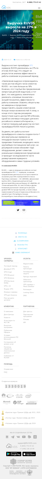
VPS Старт (8, 272)
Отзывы (26, 319)
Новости (7, 317)
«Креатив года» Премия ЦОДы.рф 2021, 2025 (22, 412)
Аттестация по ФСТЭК (9, 321)
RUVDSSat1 (22, 233)
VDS (17, 172)
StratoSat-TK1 (22, 245)
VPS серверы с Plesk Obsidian (29, 285)
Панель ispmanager (27, 268)
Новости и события (24, 37)
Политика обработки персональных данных (9, 350)
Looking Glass (28, 292)
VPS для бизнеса (10, 295)
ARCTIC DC (22, 237)
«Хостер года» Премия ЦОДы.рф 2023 (20, 418)
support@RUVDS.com (27, 443)
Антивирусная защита (28, 272)
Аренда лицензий (30, 276)
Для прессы (27, 311)
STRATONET (22, 249)
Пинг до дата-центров (9, 299)
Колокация (27, 289)
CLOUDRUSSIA (22, 241)
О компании (8, 311)
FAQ (5, 372)
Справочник (8, 369)
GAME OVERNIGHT (22, 252)
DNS (25, 295)
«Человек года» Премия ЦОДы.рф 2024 (20, 423)
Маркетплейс (28, 264)
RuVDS (4, 35)
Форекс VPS (8, 289)
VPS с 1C (7, 286)
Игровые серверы (10, 292)
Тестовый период (10, 266)
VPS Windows (9, 278)
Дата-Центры (9, 314)
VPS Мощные (9, 275)
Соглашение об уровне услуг (10, 343)
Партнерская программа (28, 315)
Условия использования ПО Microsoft (11, 337)
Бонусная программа (8, 326)
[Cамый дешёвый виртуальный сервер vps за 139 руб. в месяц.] (21, 202)
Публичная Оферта (8, 331)
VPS (31, 65)
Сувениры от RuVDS (9, 356)
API (24, 322)
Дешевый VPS (9, 269)
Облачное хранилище (27, 280)
